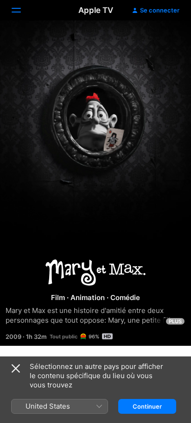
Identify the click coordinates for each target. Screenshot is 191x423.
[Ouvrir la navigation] (22, 10)
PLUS (175, 321)
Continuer (147, 406)
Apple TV (95, 10)
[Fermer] (16, 368)
